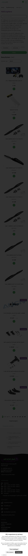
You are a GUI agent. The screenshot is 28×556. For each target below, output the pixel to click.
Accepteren (18, 552)
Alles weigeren (10, 552)
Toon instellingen (14, 549)
